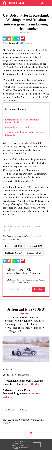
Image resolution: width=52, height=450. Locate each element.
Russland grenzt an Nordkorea (19, 127)
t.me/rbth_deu (31, 384)
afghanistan (36, 246)
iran (7, 246)
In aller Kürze (34, 253)
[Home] (4, 3)
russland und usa (13, 253)
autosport (10, 410)
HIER (6, 423)
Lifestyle (25, 314)
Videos (23, 410)
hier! (16, 448)
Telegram (27, 43)
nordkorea (19, 246)
